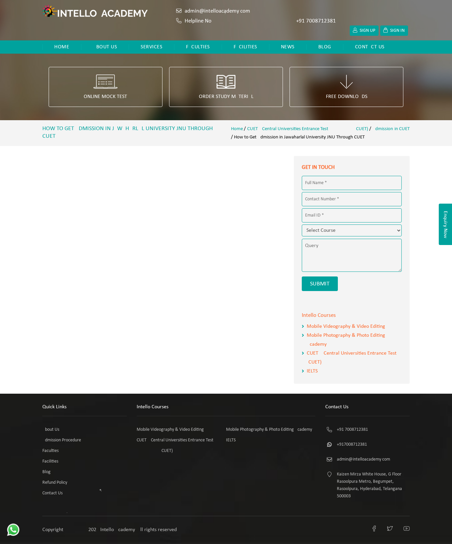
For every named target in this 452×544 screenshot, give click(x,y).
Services (151, 47)
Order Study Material (226, 96)
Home (61, 47)
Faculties (198, 47)
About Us (105, 47)
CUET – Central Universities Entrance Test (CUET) (307, 128)
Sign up (367, 30)
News (287, 47)
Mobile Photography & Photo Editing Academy (269, 429)
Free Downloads (346, 96)
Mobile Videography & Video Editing (346, 326)
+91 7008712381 (352, 429)
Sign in (397, 30)
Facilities (245, 47)
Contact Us (369, 47)
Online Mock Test (105, 96)
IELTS (312, 371)
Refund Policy (54, 482)
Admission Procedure (61, 440)
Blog (324, 47)
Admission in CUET (391, 128)
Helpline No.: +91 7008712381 (260, 21)
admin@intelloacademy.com (217, 11)
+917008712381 (352, 444)
